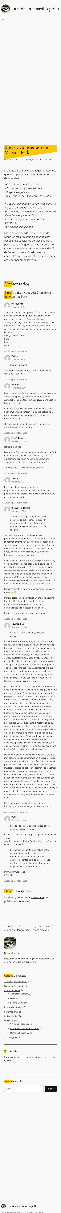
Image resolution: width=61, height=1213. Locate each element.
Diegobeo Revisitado (14, 986)
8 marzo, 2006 (18, 441)
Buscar (51, 1088)
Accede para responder (15, 351)
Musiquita (8, 1020)
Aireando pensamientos (15, 981)
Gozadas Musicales (19, 1033)
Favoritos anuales (12, 1011)
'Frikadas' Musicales (19, 1024)
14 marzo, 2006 (19, 627)
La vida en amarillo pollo (35, 9)
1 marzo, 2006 (18, 307)
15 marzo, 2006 (19, 820)
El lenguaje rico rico (13, 1007)
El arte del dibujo (12, 990)
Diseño (13, 998)
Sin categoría (10, 1037)
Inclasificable (45, 159)
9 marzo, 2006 (18, 481)
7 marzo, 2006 (18, 388)
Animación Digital (18, 993)
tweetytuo (30, 159)
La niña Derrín (17, 1002)
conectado (37, 897)
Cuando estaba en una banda (24, 1028)
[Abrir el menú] (3, 19)
